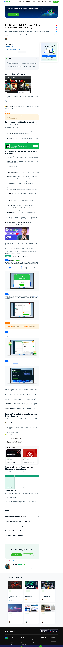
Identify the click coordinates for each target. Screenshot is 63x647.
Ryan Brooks (15, 564)
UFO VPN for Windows (16, 260)
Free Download (13, 14)
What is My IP (15, 363)
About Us (52, 639)
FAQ (21, 642)
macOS (12, 644)
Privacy (34, 646)
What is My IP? (23, 639)
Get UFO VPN (15, 554)
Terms (37, 646)
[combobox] (53, 641)
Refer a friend (42, 639)
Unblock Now (35, 146)
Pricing (19, 1)
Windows (12, 642)
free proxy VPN (8, 249)
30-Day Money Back (23, 644)
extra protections (27, 334)
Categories (12, 20)
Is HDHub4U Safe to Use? (9, 46)
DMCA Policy (32, 642)
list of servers (35, 296)
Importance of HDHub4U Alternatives (11, 47)
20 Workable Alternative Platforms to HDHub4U (13, 49)
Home (6, 20)
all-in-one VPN (13, 325)
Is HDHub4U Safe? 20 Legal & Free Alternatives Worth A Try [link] (22, 20)
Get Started (56, 1)
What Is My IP (28, 554)
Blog (8, 20)
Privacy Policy (32, 639)
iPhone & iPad (13, 639)
